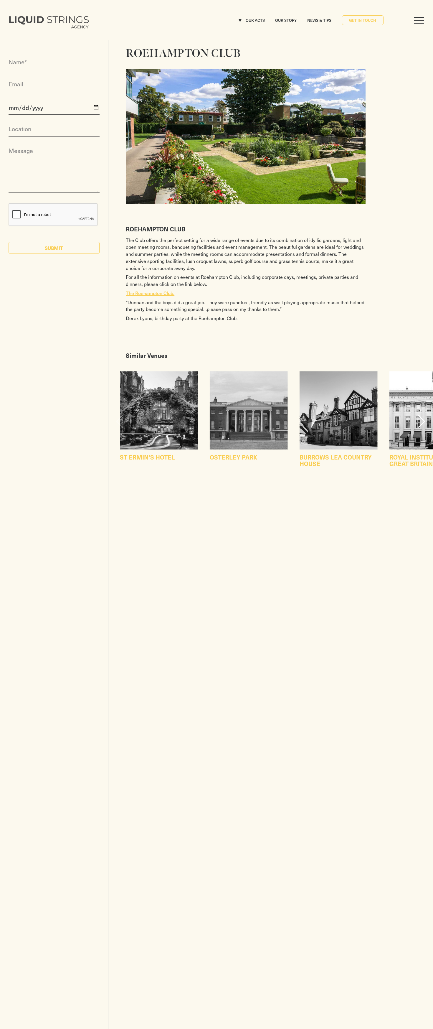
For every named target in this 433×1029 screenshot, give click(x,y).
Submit (54, 248)
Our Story (286, 20)
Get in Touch (362, 20)
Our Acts (255, 20)
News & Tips (319, 20)
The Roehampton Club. (150, 293)
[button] (421, 421)
